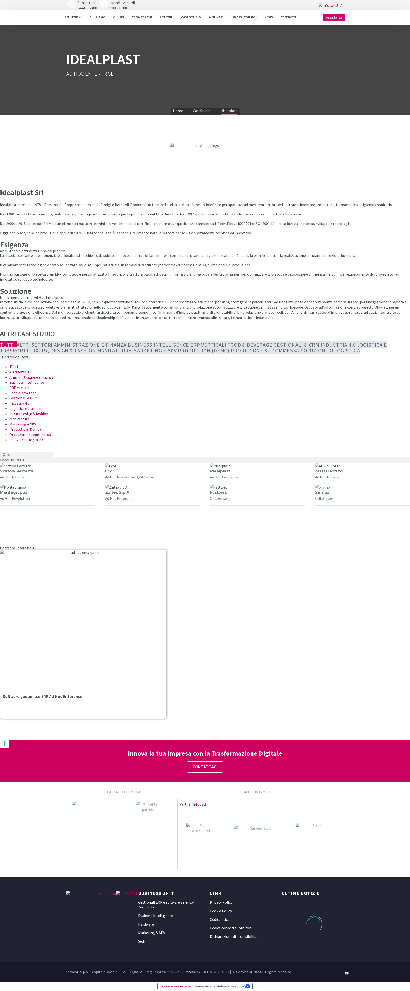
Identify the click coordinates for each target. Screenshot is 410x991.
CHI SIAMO (97, 17)
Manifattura (19, 418)
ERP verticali (19, 387)
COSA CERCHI (142, 17)
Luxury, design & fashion (28, 413)
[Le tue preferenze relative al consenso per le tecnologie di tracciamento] (4, 743)
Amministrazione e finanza (31, 377)
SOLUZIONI (73, 17)
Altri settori (19, 371)
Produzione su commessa (30, 434)
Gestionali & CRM (23, 398)
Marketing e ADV (22, 424)
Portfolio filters (15, 357)
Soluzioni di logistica (26, 439)
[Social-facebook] (329, 973)
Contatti (288, 17)
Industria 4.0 (19, 403)
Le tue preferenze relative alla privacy (217, 986)
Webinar (216, 17)
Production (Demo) (25, 429)
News (268, 17)
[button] (306, 17)
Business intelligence (26, 382)
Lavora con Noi (243, 17)
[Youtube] (347, 973)
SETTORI (166, 17)
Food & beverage (22, 392)
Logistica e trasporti (26, 408)
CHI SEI (118, 17)
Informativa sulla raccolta (175, 986)
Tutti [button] (13, 366)
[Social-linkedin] (338, 973)
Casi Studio (191, 17)
